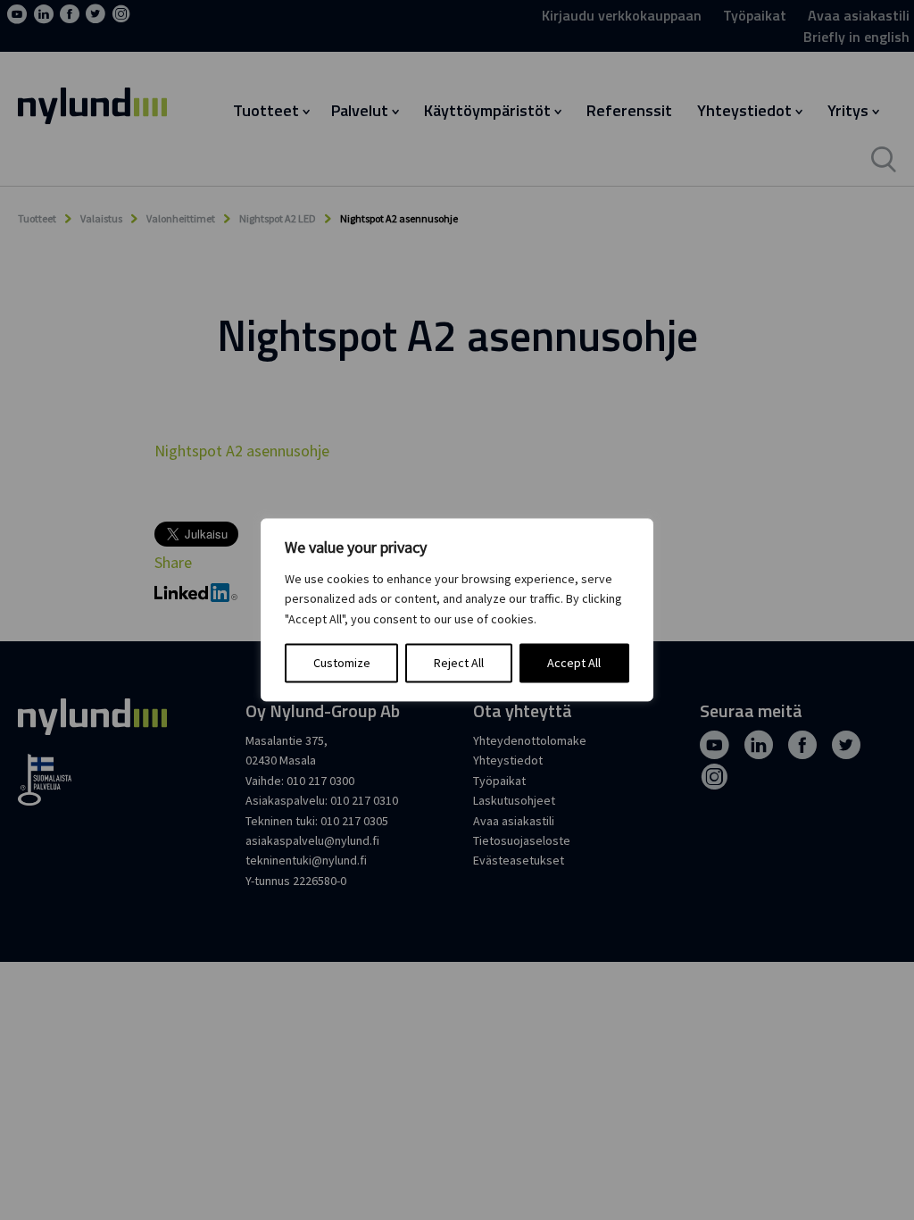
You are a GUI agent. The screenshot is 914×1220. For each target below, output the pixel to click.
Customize (341, 664)
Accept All (574, 664)
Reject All (459, 664)
